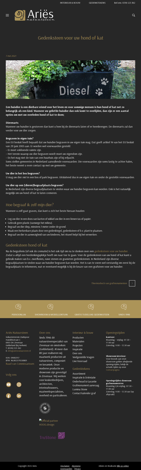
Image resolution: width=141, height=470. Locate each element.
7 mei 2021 (11, 55)
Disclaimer (65, 465)
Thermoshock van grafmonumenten (109, 283)
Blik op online (123, 465)
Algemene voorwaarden (70, 467)
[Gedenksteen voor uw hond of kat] (70, 79)
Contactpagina (112, 369)
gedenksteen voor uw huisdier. (111, 251)
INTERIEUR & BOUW (70, 2)
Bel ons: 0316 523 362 (124, 2)
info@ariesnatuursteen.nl (19, 350)
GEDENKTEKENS (97, 2)
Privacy (77, 468)
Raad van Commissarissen (20, 363)
